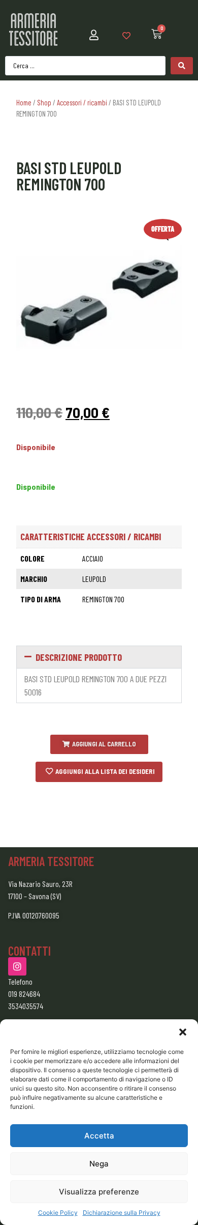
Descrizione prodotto (79, 657)
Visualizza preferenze (99, 1191)
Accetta (99, 1135)
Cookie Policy (58, 1212)
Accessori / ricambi (82, 102)
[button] (183, 1032)
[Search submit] (182, 65)
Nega (99, 1163)
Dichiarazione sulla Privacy (121, 1212)
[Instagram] (17, 966)
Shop (44, 102)
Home (23, 102)
